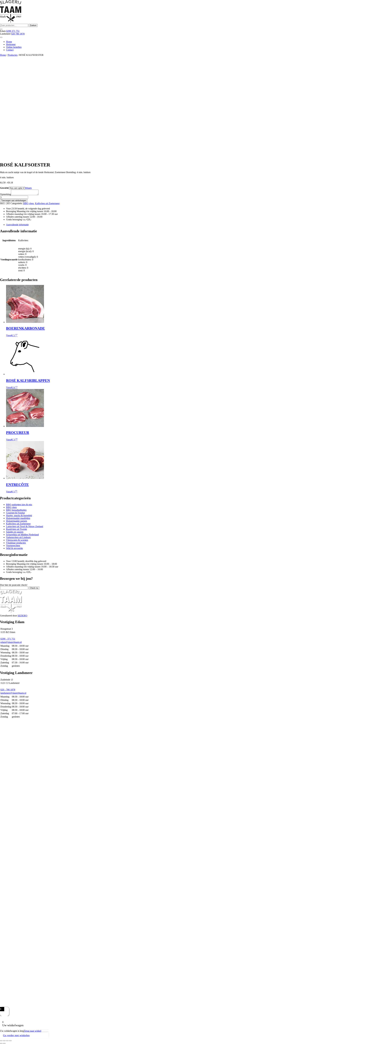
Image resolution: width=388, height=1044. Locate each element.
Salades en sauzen (14, 532)
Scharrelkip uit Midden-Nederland (22, 534)
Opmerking (5, 194)
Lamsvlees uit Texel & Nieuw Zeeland (24, 526)
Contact (9, 50)
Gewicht (4, 188)
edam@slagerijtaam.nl (11, 642)
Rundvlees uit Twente (16, 529)
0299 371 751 (13, 31)
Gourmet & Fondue (15, 512)
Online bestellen (14, 47)
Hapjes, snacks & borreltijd (19, 515)
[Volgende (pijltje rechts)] (4, 1043)
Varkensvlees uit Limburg (18, 537)
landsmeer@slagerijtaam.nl (13, 693)
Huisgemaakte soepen (16, 521)
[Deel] (7, 1040)
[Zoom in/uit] (1, 1040)
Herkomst (10, 44)
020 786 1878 (18, 33)
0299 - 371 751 (7, 639)
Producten (12, 55)
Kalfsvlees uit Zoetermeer (47, 203)
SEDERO (22, 615)
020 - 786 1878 (7, 689)
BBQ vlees (28, 203)
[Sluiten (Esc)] (10, 1040)
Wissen (28, 188)
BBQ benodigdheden (16, 510)
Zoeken (33, 25)
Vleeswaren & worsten (17, 540)
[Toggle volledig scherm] (4, 1040)
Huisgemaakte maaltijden (18, 518)
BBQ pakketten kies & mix (19, 504)
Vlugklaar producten (16, 542)
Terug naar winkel (32, 1031)
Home (9, 41)
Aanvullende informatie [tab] (17, 224)
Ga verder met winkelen (16, 1035)
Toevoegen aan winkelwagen (13, 200)
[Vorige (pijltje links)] (1, 1043)
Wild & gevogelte (14, 548)
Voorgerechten (13, 545)
